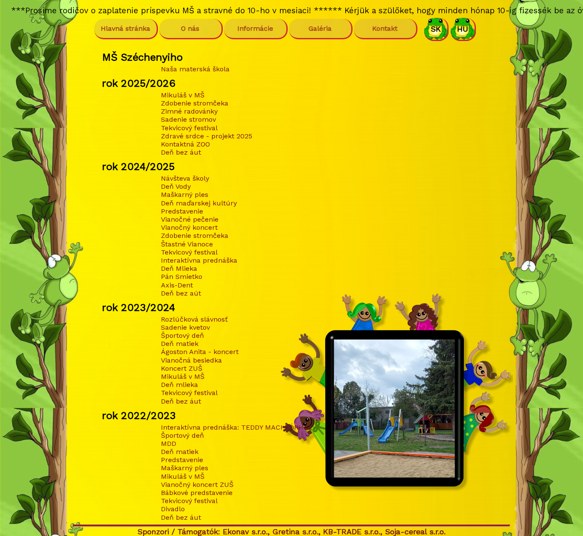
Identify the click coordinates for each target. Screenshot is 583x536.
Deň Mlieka (179, 268)
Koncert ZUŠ (181, 368)
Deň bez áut (181, 152)
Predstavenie (182, 211)
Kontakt (384, 28)
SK (436, 28)
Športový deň (182, 335)
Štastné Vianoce (187, 244)
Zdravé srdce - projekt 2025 (206, 136)
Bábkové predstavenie (197, 493)
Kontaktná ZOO (185, 144)
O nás (190, 28)
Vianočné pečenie (190, 219)
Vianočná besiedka (191, 360)
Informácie (255, 28)
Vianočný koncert (189, 227)
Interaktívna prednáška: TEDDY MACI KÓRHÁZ (236, 427)
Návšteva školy (185, 178)
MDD (168, 443)
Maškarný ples (184, 194)
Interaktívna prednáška (199, 260)
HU (462, 28)
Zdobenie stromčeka (194, 103)
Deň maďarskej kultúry (199, 203)
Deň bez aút (181, 293)
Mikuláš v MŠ (182, 95)
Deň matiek (179, 344)
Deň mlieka (179, 385)
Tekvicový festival (189, 128)
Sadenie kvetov (185, 327)
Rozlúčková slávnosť (194, 319)
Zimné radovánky (189, 111)
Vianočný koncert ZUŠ (197, 484)
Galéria (320, 28)
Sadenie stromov (188, 119)
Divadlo (173, 509)
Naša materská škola (195, 69)
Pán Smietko (181, 276)
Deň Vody (176, 186)
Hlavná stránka (125, 28)
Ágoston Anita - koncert (200, 352)
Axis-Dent (177, 285)
